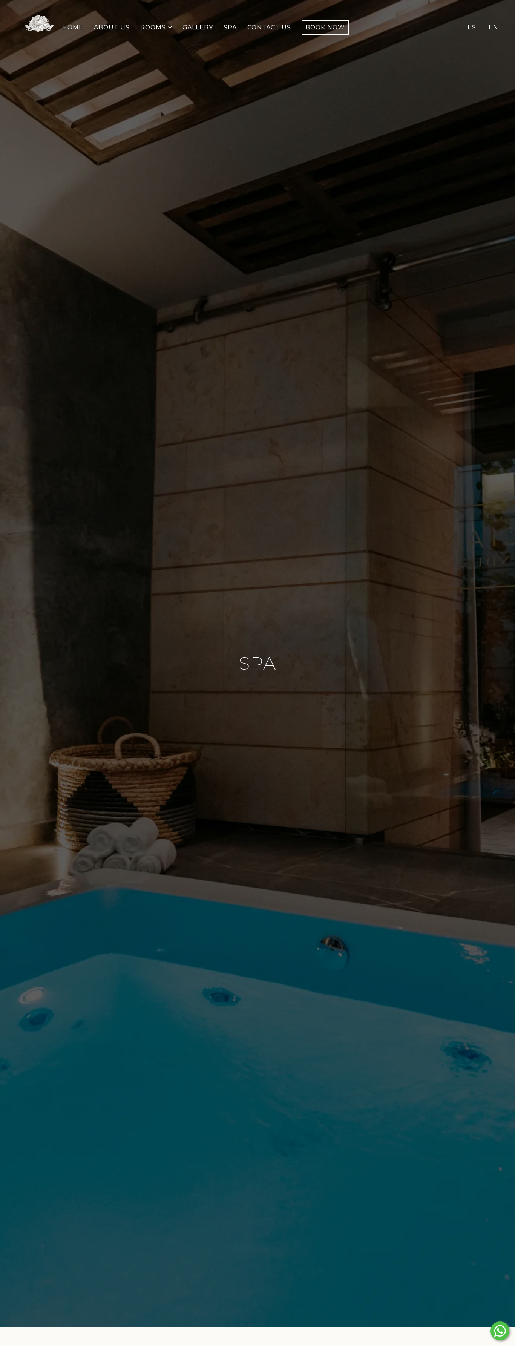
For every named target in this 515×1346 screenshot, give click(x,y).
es (471, 27)
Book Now (325, 27)
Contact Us (269, 27)
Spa (230, 27)
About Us (112, 27)
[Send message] (499, 1330)
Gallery (197, 27)
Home (72, 27)
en (493, 27)
